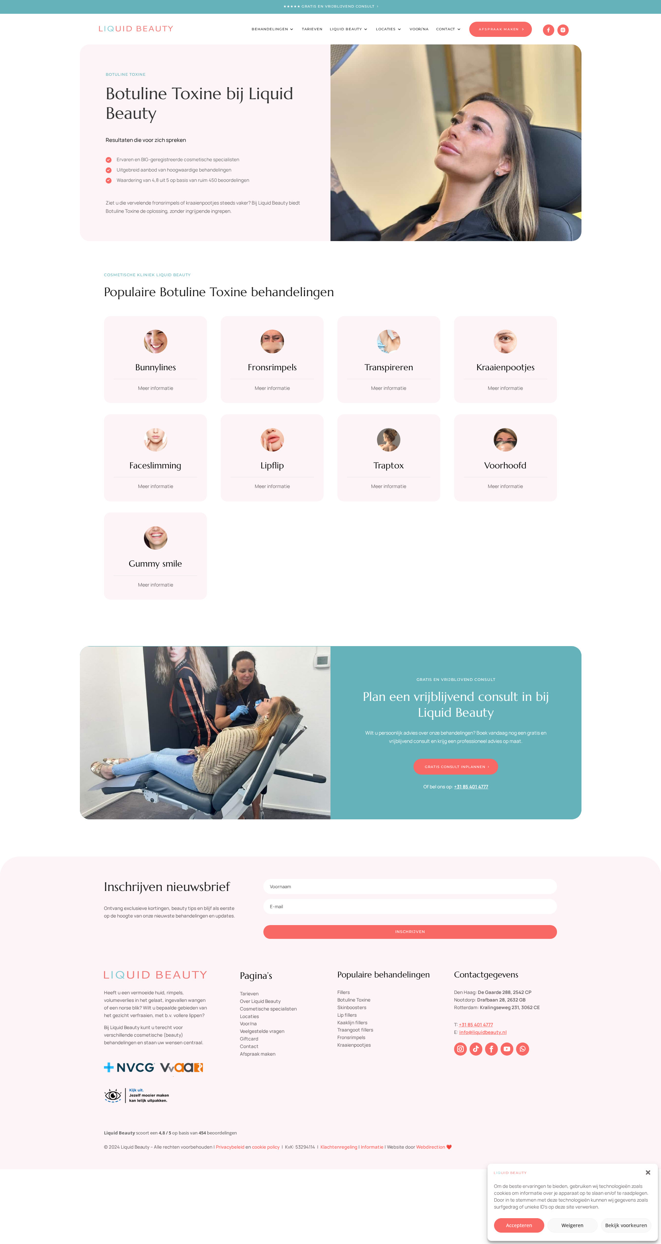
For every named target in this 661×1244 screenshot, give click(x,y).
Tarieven (312, 29)
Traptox (389, 465)
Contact (445, 29)
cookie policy (266, 1147)
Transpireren (389, 367)
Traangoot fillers (355, 1029)
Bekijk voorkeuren (626, 1225)
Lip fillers (347, 1015)
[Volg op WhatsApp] (522, 1049)
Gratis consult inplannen (455, 767)
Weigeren (573, 1225)
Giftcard (249, 1038)
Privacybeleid (230, 1147)
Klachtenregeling (339, 1147)
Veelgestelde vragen (262, 1031)
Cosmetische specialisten (268, 1008)
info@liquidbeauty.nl (483, 1032)
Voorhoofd (505, 465)
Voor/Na (419, 29)
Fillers (343, 992)
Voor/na (248, 1023)
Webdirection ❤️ (434, 1147)
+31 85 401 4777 (471, 786)
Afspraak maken (257, 1053)
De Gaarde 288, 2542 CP (505, 992)
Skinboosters (351, 1007)
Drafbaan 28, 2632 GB (501, 999)
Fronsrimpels (272, 367)
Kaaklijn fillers (352, 1022)
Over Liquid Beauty (260, 1001)
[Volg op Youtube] (507, 1049)
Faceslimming (155, 465)
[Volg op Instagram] (460, 1049)
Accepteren (519, 1225)
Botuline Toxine (353, 999)
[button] (648, 1172)
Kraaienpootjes (505, 367)
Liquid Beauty (346, 29)
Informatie (372, 1147)
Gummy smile (155, 563)
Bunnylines (155, 367)
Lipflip (272, 465)
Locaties (386, 29)
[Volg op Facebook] (491, 1049)
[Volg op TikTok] (476, 1049)
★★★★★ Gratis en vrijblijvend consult (329, 6)
